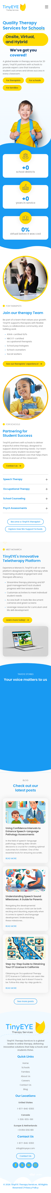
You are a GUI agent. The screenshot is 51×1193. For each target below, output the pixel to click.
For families (12, 88)
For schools (35, 80)
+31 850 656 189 (25, 1130)
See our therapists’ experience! (22, 364)
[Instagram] (35, 1165)
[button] (25, 479)
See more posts (25, 1001)
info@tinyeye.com (25, 1148)
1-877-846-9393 (25, 1109)
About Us (25, 1076)
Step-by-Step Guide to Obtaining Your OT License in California (25, 965)
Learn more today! (15, 620)
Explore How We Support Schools (25, 529)
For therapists (13, 80)
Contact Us (25, 1085)
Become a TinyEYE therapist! (25, 522)
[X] (22, 1165)
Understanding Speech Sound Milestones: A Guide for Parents (24, 898)
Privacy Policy (31, 1188)
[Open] (46, 7)
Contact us (12, 466)
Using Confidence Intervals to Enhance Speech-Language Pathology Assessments (23, 831)
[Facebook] (15, 1165)
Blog (25, 1089)
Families (25, 1072)
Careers (25, 1081)
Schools (26, 1067)
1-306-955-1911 (25, 1119)
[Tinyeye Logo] (14, 7)
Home (25, 1063)
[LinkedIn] (29, 1165)
